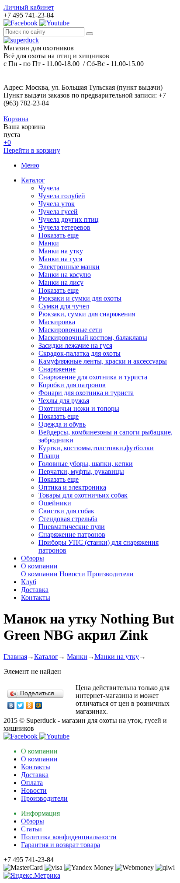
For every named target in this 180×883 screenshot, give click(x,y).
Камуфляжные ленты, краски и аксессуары (102, 361)
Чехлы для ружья (63, 400)
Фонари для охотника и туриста (86, 392)
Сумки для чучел (63, 306)
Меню (30, 165)
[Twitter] (20, 705)
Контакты (35, 597)
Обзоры (32, 558)
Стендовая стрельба (67, 518)
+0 (7, 142)
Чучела (48, 188)
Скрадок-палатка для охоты (79, 353)
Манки (48, 243)
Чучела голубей (61, 196)
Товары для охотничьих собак (83, 495)
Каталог (33, 180)
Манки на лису (60, 282)
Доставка (34, 589)
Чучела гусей (58, 211)
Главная (15, 656)
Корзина (15, 119)
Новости (72, 574)
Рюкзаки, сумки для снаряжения (86, 314)
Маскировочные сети (70, 329)
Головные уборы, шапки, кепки (85, 463)
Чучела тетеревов (64, 227)
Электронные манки (69, 266)
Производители (110, 574)
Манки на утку (60, 251)
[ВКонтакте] (11, 705)
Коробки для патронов (72, 385)
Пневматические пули (71, 526)
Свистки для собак (66, 511)
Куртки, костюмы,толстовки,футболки (96, 448)
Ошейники (54, 503)
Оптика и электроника (72, 487)
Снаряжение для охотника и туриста (92, 377)
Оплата (32, 782)
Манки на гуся (60, 259)
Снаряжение (57, 369)
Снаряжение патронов (71, 534)
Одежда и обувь (62, 424)
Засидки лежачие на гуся (75, 345)
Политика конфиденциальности (69, 837)
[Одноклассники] (29, 705)
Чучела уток (56, 203)
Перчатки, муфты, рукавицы (81, 471)
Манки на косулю (64, 274)
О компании (39, 566)
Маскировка (56, 322)
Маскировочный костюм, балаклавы (92, 337)
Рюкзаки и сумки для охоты (79, 298)
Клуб (28, 581)
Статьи (31, 829)
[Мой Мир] (38, 705)
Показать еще (58, 235)
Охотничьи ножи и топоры (78, 408)
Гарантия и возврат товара (60, 844)
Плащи (48, 455)
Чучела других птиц (68, 219)
